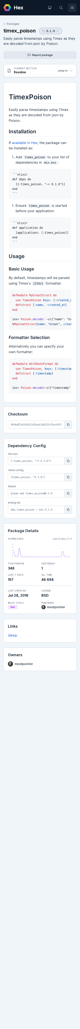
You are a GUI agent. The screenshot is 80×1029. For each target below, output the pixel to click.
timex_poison (19, 31)
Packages (13, 23)
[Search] (61, 8)
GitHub (12, 635)
